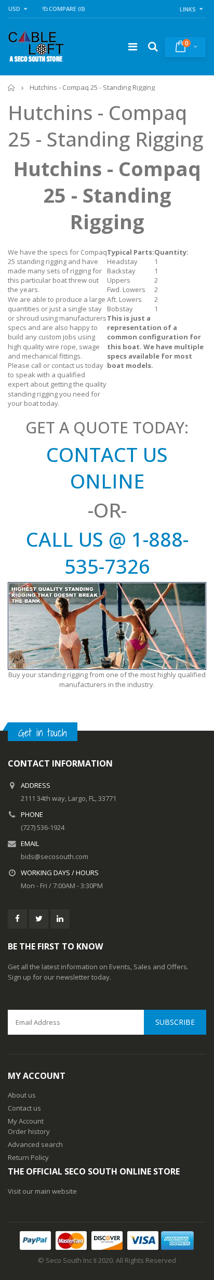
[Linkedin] (60, 919)
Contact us (24, 1108)
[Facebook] (17, 919)
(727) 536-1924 (42, 827)
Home (12, 87)
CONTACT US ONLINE (107, 467)
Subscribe (175, 1022)
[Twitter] (38, 919)
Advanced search (35, 1144)
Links (188, 9)
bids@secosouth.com (54, 856)
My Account (26, 1121)
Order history (29, 1131)
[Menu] (132, 46)
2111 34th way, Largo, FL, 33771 (68, 798)
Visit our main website (42, 1191)
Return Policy (28, 1157)
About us (22, 1095)
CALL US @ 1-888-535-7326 (107, 552)
